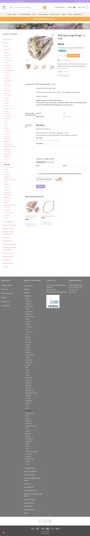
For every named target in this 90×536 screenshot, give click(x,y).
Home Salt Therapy (8, 253)
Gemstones (6, 237)
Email (65, 165)
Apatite (6, 62)
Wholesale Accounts (7, 293)
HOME (9, 14)
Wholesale (77, 14)
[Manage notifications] (3, 532)
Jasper (6, 123)
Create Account (62, 68)
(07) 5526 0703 (51, 290)
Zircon (6, 218)
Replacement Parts (8, 263)
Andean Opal (7, 60)
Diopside (6, 90)
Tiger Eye (6, 200)
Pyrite (6, 169)
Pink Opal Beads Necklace (48, 216)
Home (3, 26)
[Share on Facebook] (59, 75)
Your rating (39, 138)
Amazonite (7, 55)
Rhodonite (7, 174)
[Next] (52, 48)
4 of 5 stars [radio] (50, 140)
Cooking (5, 46)
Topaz (5, 202)
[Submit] (44, 7)
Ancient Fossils (7, 39)
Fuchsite (6, 100)
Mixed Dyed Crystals (10, 146)
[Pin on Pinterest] (65, 75)
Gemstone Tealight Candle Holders (8, 233)
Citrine (6, 83)
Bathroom (6, 43)
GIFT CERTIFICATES (25, 14)
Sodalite (6, 197)
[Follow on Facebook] (40, 521)
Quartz (6, 172)
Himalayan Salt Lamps (9, 244)
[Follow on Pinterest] (50, 521)
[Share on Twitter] (62, 75)
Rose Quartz (7, 177)
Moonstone (7, 154)
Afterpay (4, 297)
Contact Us (4, 289)
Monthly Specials (8, 256)
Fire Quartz (7, 95)
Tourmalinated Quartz (10, 205)
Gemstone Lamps (8, 228)
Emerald (6, 93)
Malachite (7, 139)
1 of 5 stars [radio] (36, 140)
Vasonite (6, 215)
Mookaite (6, 151)
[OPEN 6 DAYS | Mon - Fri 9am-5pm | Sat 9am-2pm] (84, 1)
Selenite (5, 266)
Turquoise (7, 210)
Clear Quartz (7, 85)
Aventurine (7, 67)
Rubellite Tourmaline (10, 179)
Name (38, 165)
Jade (5, 121)
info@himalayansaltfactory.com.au (56, 292)
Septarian (6, 187)
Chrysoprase (7, 80)
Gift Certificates (7, 241)
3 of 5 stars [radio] (44, 140)
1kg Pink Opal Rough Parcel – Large (31, 216)
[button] (83, 7)
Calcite (6, 73)
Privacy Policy (5, 305)
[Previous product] (87, 26)
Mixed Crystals (8, 144)
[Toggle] (19, 39)
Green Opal (7, 113)
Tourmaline (7, 207)
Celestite (6, 78)
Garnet (6, 103)
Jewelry (6, 126)
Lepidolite (7, 136)
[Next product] (83, 26)
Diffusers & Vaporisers (9, 225)
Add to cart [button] (30, 224)
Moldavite (7, 149)
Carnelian (7, 75)
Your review (39, 143)
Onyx (5, 159)
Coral (5, 88)
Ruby (5, 182)
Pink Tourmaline (8, 167)
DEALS (34, 14)
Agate (5, 52)
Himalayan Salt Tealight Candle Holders (10, 249)
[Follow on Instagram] (45, 521)
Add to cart (73, 55)
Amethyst (7, 57)
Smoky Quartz (8, 192)
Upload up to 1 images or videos (45, 159)
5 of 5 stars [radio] (57, 140)
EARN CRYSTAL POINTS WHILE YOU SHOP (11, 1)
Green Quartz (8, 116)
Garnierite (7, 106)
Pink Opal (20, 26)
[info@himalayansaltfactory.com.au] (80, 1)
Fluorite (6, 98)
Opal (5, 162)
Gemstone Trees (8, 108)
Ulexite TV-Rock (8, 212)
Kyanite (6, 128)
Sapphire (6, 184)
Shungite (6, 190)
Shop (14, 14)
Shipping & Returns (7, 285)
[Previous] (28, 48)
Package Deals (7, 260)
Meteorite (7, 141)
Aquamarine (7, 65)
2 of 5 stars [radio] (39, 140)
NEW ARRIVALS (43, 14)
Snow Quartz (7, 195)
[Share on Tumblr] (68, 75)
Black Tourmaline (9, 70)
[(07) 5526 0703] (88, 1)
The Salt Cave (5, 301)
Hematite (6, 118)
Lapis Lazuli (7, 134)
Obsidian (6, 156)
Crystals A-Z (13, 26)
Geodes (6, 111)
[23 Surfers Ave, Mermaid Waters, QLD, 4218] (76, 1)
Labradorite (7, 131)
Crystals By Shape (8, 221)
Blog (70, 14)
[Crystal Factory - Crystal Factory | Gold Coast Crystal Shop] (4, 7)
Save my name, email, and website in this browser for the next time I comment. (60, 173)
